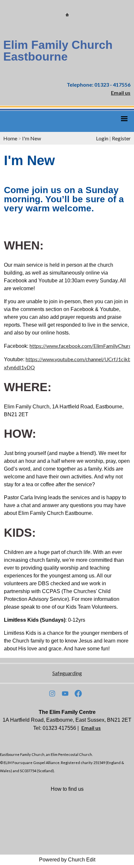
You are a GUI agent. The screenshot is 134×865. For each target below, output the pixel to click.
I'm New (31, 138)
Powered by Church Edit (67, 859)
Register (121, 138)
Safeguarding (67, 673)
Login (102, 138)
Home (10, 138)
